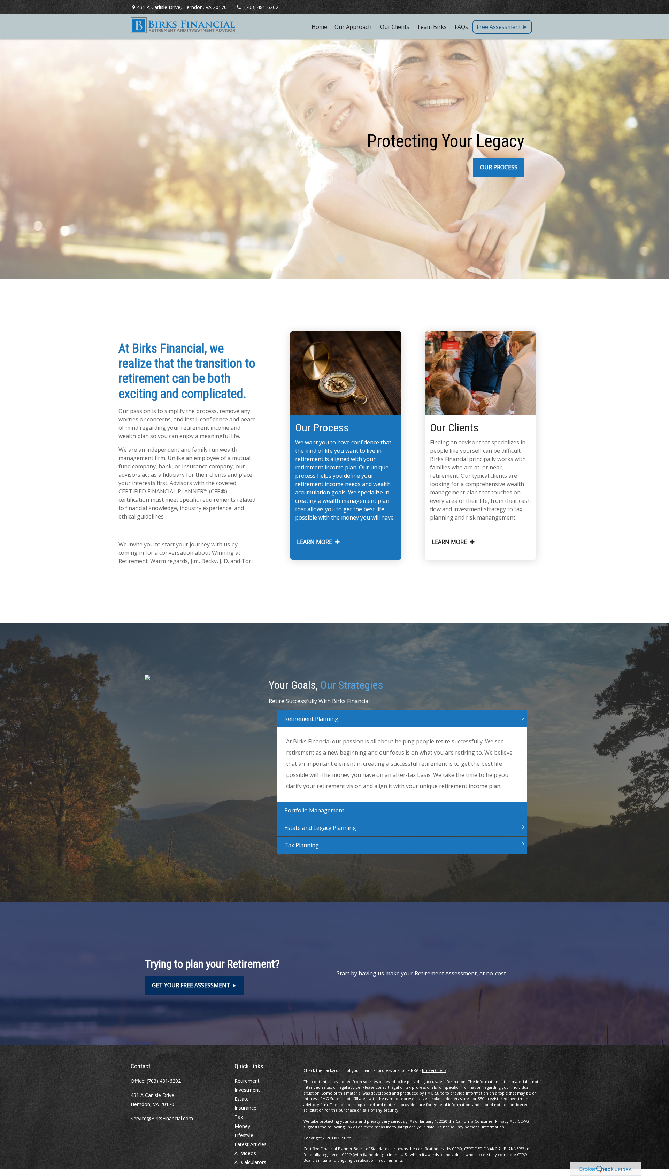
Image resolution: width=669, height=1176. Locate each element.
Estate (241, 1099)
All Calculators (250, 1162)
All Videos (245, 1153)
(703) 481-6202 (261, 7)
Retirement (247, 1080)
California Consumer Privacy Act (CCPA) (492, 1121)
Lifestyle (243, 1135)
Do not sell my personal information (470, 1126)
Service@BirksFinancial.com (162, 1118)
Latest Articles (250, 1144)
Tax (238, 1117)
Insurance (245, 1108)
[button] (319, 26)
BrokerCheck (434, 1070)
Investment (247, 1090)
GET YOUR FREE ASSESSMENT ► (194, 985)
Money (242, 1126)
